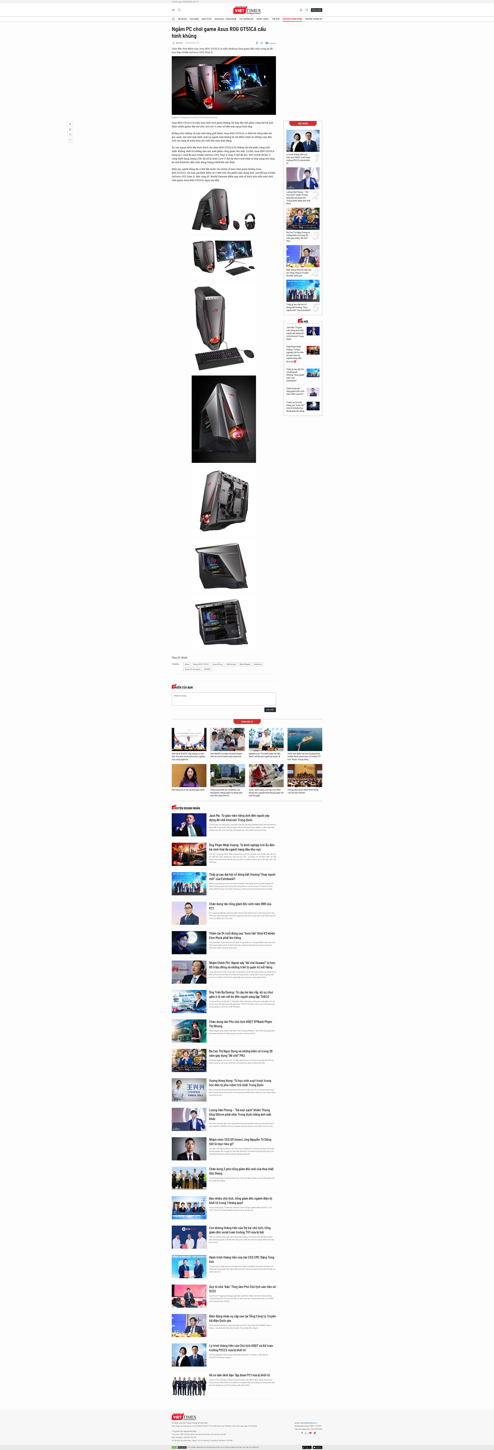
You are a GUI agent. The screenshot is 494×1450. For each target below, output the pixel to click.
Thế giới (276, 19)
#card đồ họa (218, 664)
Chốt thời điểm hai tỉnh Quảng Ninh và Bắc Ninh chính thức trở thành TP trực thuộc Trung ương (304, 756)
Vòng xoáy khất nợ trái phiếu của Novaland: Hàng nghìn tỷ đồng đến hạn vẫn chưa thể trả (226, 793)
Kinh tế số (207, 19)
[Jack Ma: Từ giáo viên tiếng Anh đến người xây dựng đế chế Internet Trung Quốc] (313, 331)
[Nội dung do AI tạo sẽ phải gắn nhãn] (189, 775)
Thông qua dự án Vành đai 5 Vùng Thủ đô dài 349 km (303, 791)
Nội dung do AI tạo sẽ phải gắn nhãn (188, 790)
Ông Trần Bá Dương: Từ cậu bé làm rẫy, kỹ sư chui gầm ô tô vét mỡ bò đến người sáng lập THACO (241, 994)
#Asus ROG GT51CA (201, 664)
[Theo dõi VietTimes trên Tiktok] (315, 1433)
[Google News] (270, 43)
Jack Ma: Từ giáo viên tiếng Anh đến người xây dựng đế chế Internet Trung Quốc (295, 333)
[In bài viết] (261, 42)
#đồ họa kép (231, 664)
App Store (307, 1447)
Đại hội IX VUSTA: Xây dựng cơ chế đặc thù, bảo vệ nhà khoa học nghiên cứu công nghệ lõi (188, 756)
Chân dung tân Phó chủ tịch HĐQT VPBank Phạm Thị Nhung (240, 1024)
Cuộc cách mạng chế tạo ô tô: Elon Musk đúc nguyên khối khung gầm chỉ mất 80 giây (266, 793)
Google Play (317, 1447)
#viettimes (258, 664)
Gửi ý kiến (270, 710)
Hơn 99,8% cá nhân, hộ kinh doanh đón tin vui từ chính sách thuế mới (226, 755)
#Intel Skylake (245, 664)
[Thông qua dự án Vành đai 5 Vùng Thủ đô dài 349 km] (305, 775)
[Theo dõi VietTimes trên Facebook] (302, 1433)
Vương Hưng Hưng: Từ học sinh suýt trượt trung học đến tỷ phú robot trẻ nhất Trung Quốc (240, 1082)
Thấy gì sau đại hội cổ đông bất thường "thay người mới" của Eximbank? (298, 307)
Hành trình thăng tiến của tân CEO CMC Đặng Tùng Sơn (241, 1259)
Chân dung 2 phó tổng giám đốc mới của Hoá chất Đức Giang (241, 1171)
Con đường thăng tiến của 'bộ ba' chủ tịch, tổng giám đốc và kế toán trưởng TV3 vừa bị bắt (240, 1230)
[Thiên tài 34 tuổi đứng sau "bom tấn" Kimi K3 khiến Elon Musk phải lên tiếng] (313, 406)
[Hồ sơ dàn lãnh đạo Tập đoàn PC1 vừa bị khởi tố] (189, 1384)
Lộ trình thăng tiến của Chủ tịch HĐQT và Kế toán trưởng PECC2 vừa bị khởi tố (298, 158)
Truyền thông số (313, 19)
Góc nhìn (194, 19)
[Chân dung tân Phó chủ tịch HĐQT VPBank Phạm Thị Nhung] (189, 1031)
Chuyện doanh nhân (292, 19)
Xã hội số (182, 19)
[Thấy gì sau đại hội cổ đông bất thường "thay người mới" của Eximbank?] (303, 291)
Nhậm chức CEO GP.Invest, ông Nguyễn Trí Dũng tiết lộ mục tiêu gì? (240, 1141)
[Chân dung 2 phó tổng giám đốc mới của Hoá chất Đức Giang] (189, 1178)
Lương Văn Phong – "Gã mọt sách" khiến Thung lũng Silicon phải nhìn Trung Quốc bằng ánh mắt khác (298, 198)
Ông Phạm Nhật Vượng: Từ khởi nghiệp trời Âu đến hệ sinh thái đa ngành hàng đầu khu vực (295, 354)
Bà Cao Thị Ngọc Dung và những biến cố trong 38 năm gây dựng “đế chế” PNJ (298, 236)
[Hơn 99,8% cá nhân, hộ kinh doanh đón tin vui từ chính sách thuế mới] (227, 739)
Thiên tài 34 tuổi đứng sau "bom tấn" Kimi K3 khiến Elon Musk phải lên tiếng (295, 406)
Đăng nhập (316, 10)
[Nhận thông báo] (301, 10)
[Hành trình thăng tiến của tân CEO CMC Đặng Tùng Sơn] (189, 1266)
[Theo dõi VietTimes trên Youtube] (310, 1433)
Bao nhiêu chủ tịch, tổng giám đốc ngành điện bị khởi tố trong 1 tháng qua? (240, 1200)
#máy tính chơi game (192, 669)
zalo (306, 1433)
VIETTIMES (247, 10)
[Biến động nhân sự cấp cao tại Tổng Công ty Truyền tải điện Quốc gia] (303, 256)
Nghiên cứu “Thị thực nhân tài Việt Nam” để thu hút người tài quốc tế (264, 755)
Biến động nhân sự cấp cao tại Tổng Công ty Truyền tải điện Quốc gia (298, 273)
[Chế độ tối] (306, 10)
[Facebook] (257, 43)
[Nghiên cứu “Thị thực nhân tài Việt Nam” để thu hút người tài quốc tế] (266, 739)
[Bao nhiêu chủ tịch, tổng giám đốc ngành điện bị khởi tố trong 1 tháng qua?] (189, 1207)
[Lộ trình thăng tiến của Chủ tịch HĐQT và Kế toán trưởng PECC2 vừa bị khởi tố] (303, 141)
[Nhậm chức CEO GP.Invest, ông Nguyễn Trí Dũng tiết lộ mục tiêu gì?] (189, 1148)
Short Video (263, 19)
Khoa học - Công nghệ (225, 19)
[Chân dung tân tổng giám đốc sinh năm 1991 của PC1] (313, 392)
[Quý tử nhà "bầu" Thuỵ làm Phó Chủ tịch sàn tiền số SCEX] (189, 1296)
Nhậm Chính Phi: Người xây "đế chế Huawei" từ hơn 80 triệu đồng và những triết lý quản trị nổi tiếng (242, 965)
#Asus (187, 664)
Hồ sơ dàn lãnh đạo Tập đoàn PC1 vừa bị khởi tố (239, 1375)
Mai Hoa (179, 43)
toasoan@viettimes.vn (308, 1423)
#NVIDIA (207, 669)
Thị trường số (246, 19)
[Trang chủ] (173, 19)
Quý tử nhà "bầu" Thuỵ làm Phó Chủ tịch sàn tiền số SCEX (242, 1289)
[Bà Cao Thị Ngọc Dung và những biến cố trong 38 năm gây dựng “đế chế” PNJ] (303, 219)
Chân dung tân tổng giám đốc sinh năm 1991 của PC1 (295, 391)
